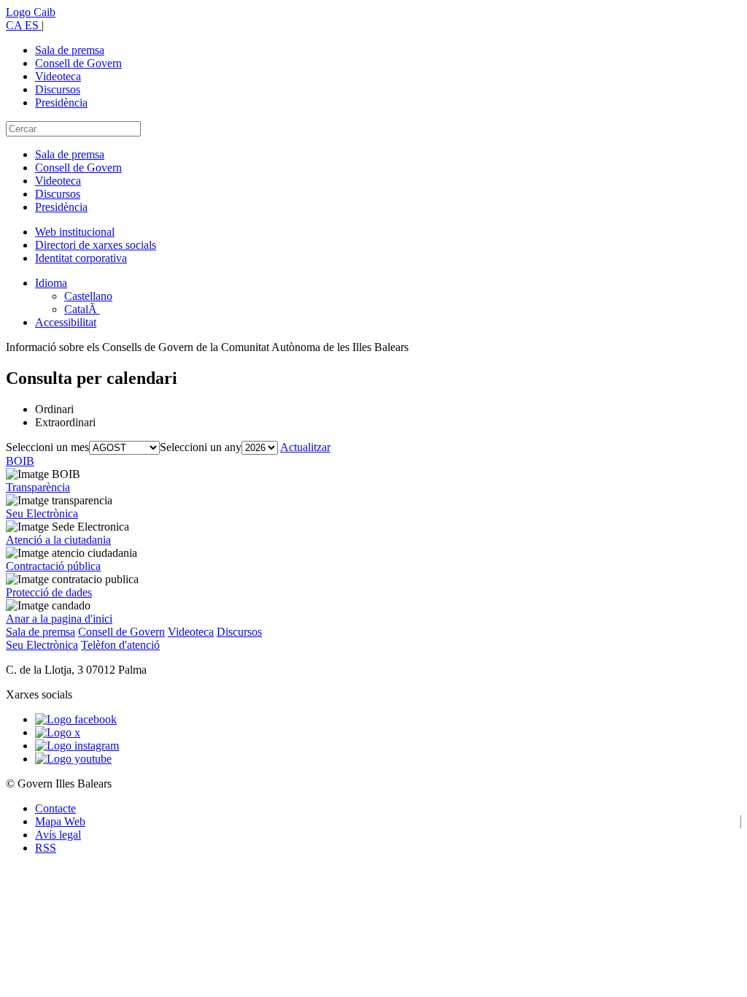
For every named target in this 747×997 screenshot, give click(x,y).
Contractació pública (53, 566)
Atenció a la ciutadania (58, 540)
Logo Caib (30, 12)
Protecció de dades (49, 592)
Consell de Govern (78, 63)
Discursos (57, 89)
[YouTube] (73, 758)
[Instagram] (77, 745)
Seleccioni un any (200, 447)
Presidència (61, 102)
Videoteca (58, 76)
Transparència (38, 487)
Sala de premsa (69, 50)
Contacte (55, 808)
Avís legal (58, 834)
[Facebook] (76, 719)
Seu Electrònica (42, 513)
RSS (45, 848)
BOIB (20, 461)
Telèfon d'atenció (120, 645)
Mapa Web (60, 821)
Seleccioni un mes (47, 447)
